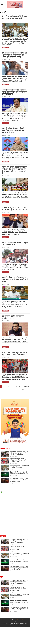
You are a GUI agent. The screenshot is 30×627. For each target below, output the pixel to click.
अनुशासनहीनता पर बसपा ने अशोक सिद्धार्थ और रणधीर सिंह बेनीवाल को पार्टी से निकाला (14, 92)
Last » (2, 392)
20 (19, 387)
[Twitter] (16, 622)
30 (23, 389)
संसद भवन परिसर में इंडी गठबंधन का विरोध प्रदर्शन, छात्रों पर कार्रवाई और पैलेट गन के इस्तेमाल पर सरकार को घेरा (14, 170)
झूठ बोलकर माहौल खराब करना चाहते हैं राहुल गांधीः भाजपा (13, 317)
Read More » (5, 47)
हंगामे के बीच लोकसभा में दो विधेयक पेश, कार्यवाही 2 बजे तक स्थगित (14, 17)
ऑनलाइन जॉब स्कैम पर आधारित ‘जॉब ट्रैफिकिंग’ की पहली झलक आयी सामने (19, 473)
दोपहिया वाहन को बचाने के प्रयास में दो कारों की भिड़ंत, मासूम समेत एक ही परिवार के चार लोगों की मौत (19, 453)
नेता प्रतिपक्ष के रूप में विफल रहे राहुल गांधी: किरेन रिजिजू (15, 243)
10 (16, 387)
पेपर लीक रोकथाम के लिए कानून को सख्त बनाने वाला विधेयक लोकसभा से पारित (15, 279)
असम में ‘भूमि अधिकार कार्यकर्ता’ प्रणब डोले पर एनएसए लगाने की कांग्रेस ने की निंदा (13, 130)
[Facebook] (14, 622)
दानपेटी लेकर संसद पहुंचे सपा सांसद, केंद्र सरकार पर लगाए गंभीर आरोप (15, 353)
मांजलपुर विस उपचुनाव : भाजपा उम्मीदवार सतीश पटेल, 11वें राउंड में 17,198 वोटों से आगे (18, 460)
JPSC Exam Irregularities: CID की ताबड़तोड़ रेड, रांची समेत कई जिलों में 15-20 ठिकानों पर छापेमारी (19, 479)
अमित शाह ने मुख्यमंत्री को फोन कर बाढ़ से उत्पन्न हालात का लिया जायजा (15, 208)
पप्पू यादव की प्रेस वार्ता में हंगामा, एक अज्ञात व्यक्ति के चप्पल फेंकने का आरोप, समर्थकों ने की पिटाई (14, 55)
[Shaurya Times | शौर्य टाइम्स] (15, 4)
